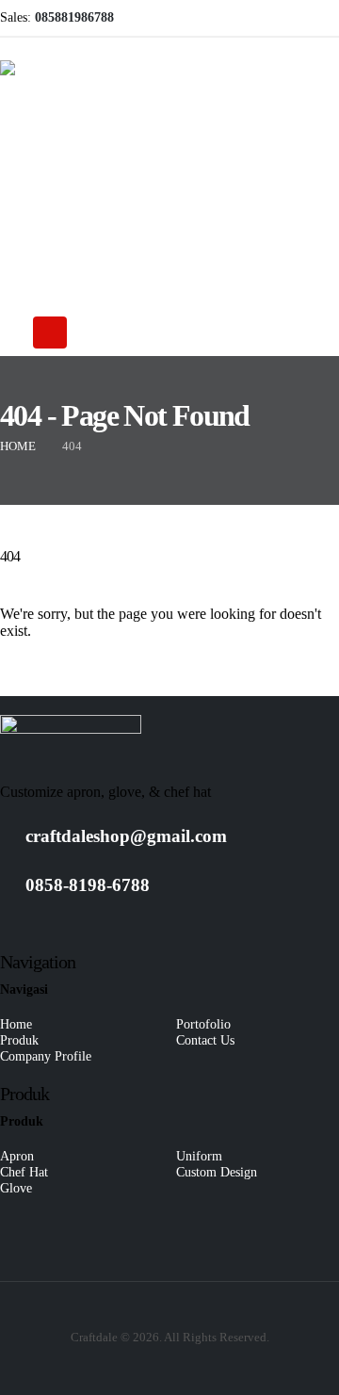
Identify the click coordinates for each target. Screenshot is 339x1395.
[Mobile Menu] (50, 332)
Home (16, 1023)
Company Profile (45, 1055)
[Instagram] (263, 18)
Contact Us (205, 1039)
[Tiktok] (325, 18)
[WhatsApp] (294, 18)
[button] (10, 333)
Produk (19, 1039)
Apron (17, 1155)
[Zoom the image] (70, 722)
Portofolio (203, 1023)
